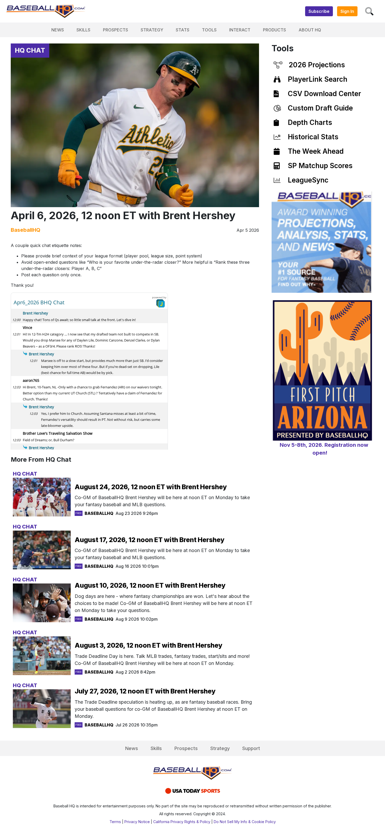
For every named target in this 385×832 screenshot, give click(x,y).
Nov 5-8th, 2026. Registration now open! (324, 449)
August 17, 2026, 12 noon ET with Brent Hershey (149, 540)
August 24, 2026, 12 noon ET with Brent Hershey (151, 487)
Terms (115, 821)
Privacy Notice (137, 821)
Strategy (152, 29)
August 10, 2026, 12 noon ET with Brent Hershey (150, 585)
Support (251, 748)
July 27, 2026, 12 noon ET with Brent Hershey (145, 691)
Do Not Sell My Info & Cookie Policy (245, 821)
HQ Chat (30, 50)
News (57, 29)
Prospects (115, 29)
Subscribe (319, 11)
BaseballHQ (25, 230)
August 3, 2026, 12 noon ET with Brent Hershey (148, 645)
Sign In (347, 11)
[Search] (369, 11)
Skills (83, 29)
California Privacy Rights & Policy (181, 821)
